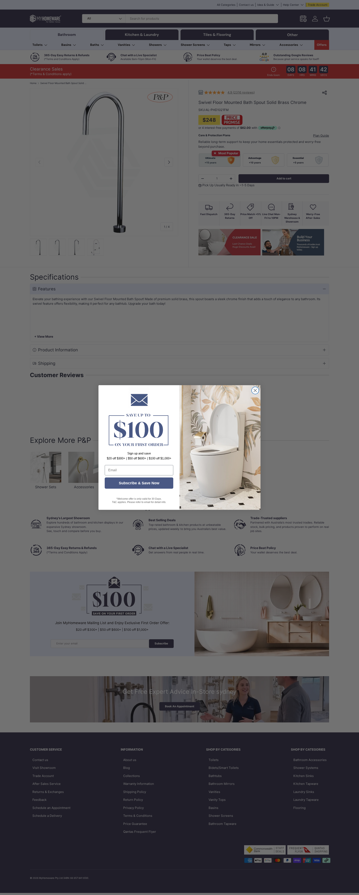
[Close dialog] (255, 390)
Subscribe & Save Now (139, 483)
